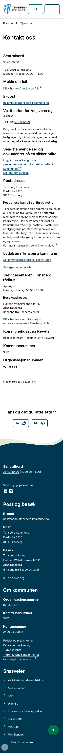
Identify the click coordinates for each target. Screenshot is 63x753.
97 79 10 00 (22, 121)
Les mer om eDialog (16, 172)
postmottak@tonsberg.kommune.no (26, 102)
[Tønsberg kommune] (15, 9)
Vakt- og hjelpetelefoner (18, 485)
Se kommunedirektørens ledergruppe (27, 259)
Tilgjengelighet (12, 650)
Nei (36, 423)
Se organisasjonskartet (17, 267)
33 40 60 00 (11, 62)
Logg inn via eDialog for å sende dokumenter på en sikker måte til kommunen (28, 164)
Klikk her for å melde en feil (20, 88)
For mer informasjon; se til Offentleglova (28, 245)
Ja (17, 423)
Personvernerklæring (16, 645)
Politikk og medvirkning (18, 640)
